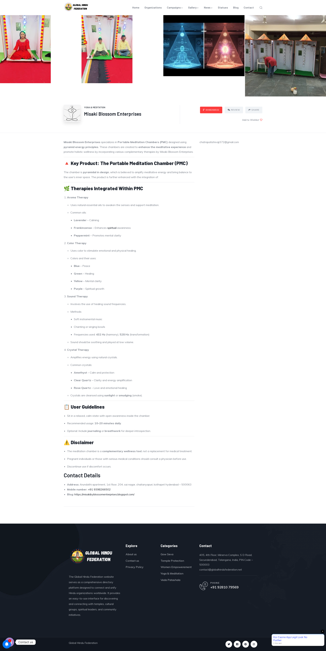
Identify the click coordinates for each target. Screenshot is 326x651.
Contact (249, 7)
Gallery (192, 7)
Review (235, 110)
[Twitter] (228, 644)
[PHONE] (203, 586)
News (207, 7)
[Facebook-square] (237, 644)
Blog (236, 7)
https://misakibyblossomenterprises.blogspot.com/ (104, 494)
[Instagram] (254, 644)
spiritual (111, 227)
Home (135, 7)
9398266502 (212, 110)
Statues (223, 7)
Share (255, 110)
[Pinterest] (245, 644)
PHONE (215, 582)
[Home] (91, 557)
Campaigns (174, 7)
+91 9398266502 (99, 489)
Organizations (153, 7)
